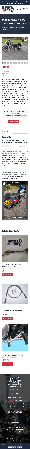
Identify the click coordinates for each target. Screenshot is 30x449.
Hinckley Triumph (9, 400)
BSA (24, 404)
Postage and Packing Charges (11, 407)
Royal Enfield (8, 404)
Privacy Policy (23, 407)
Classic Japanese (17, 404)
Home (3, 27)
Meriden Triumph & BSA (20, 400)
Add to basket (13, 122)
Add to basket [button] (7, 274)
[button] (25, 40)
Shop (7, 27)
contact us (22, 115)
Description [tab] (7, 132)
